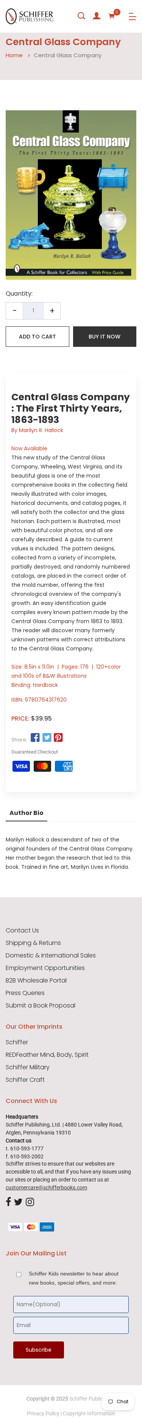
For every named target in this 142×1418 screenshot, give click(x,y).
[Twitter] (18, 1202)
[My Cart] (111, 16)
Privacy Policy (43, 1413)
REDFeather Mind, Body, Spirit (47, 1055)
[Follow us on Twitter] (46, 738)
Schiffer (17, 1042)
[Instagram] (30, 1202)
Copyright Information (89, 1413)
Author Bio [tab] (26, 812)
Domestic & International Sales (51, 956)
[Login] (96, 16)
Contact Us (22, 931)
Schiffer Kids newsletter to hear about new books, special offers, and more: (74, 1278)
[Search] (81, 16)
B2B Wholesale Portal (36, 981)
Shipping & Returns (33, 943)
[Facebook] (8, 1202)
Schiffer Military (28, 1067)
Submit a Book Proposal (40, 1006)
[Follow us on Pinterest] (58, 738)
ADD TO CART (37, 336)
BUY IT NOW (104, 336)
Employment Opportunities (45, 968)
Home (14, 55)
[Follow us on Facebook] (35, 738)
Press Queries (25, 993)
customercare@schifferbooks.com (46, 1188)
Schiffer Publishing (91, 1399)
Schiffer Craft (25, 1080)
